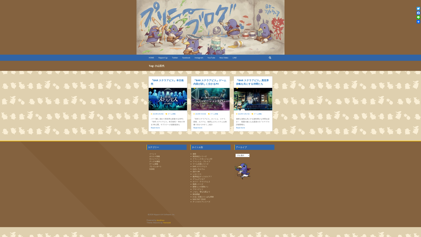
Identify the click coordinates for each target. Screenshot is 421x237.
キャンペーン (154, 159)
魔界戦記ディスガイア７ (202, 176)
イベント (152, 154)
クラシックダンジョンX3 (202, 159)
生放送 (152, 169)
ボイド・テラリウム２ (201, 181)
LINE (235, 58)
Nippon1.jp (163, 58)
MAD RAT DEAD (199, 199)
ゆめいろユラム (199, 169)
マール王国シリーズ (200, 164)
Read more (155, 128)
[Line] (418, 17)
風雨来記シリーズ (200, 156)
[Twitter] (418, 8)
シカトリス (197, 174)
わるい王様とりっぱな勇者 (203, 197)
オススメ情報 (154, 156)
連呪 (194, 154)
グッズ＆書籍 (154, 161)
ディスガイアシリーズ (201, 201)
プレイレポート (155, 166)
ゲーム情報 (172, 114)
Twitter (175, 58)
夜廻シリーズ (198, 184)
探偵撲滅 (196, 194)
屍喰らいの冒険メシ (200, 186)
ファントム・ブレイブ (201, 161)
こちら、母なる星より (201, 191)
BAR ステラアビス (200, 166)
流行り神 (196, 171)
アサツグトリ (198, 189)
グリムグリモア (199, 179)
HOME (151, 58)
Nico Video (223, 58)
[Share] (418, 22)
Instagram (199, 58)
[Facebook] (418, 13)
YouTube (211, 58)
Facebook (186, 58)
